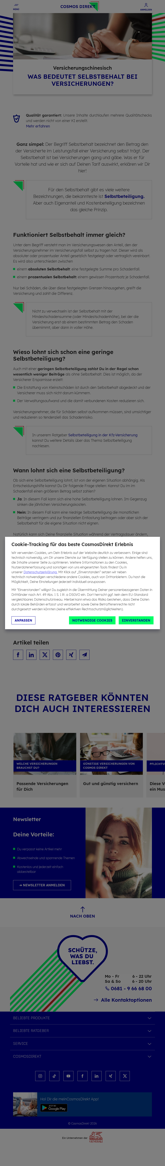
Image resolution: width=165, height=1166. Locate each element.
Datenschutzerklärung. (41, 572)
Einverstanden (136, 620)
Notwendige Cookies (92, 620)
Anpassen (23, 620)
